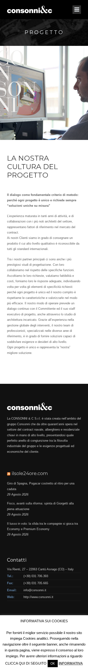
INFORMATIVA (71, 663)
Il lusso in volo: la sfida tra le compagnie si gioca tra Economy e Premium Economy (42, 526)
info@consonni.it (34, 590)
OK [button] (52, 663)
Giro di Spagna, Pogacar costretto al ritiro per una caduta (40, 486)
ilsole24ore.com (29, 473)
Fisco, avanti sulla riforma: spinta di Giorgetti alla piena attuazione (40, 506)
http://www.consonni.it (38, 597)
